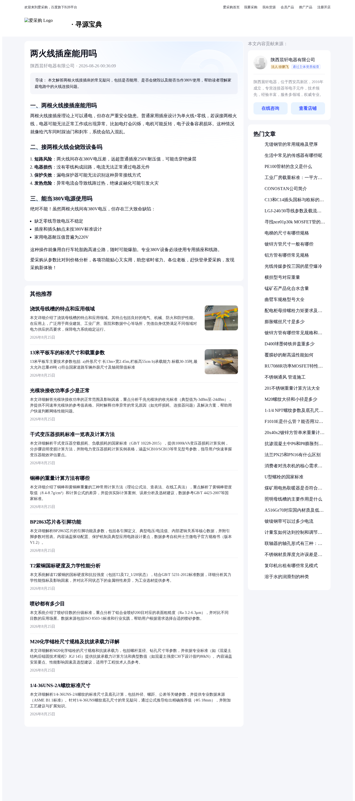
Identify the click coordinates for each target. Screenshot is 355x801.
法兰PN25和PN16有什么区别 (293, 454)
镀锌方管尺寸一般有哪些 (289, 244)
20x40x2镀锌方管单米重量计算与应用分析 (294, 434)
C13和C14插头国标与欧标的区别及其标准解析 (294, 201)
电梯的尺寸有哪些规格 (287, 233)
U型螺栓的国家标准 (284, 477)
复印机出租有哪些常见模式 (291, 565)
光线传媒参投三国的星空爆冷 (293, 266)
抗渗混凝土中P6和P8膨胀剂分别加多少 (294, 445)
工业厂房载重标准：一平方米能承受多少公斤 (293, 179)
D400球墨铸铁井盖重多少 (290, 343)
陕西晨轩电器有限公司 (293, 59)
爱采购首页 (231, 7)
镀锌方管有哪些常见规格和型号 (293, 335)
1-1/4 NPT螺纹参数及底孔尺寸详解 (294, 412)
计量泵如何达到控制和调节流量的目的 (293, 534)
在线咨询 (270, 108)
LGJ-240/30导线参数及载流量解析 (293, 213)
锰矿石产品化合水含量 (287, 288)
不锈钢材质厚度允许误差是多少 (293, 556)
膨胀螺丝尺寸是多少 (285, 321)
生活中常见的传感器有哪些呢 (293, 155)
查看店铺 (308, 108)
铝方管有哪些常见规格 (287, 255)
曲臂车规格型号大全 (285, 299)
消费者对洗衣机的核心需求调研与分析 (293, 468)
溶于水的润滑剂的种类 (287, 576)
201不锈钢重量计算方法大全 (292, 388)
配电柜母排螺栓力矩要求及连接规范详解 (293, 312)
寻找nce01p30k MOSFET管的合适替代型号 (295, 224)
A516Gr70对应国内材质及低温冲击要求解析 (294, 512)
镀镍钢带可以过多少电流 (289, 521)
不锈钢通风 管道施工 (285, 377)
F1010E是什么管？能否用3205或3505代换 (294, 423)
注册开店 (324, 7)
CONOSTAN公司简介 (286, 188)
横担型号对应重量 (282, 277)
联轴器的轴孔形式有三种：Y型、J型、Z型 (293, 545)
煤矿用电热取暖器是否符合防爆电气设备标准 (293, 490)
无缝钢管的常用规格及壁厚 (291, 144)
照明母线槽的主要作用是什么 (293, 499)
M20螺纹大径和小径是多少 (291, 399)
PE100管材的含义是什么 (288, 166)
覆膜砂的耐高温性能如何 (289, 355)
